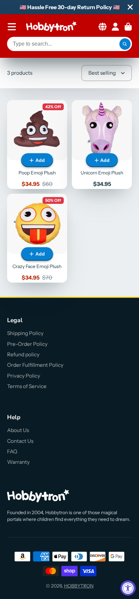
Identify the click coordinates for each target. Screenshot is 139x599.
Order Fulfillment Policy (35, 365)
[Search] (125, 44)
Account (115, 27)
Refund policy (23, 354)
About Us (18, 430)
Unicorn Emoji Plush (102, 144)
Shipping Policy (25, 333)
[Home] (51, 26)
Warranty (18, 462)
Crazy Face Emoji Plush (37, 238)
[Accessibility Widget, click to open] (128, 588)
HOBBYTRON (78, 586)
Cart (128, 27)
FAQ (12, 451)
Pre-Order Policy (27, 344)
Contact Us (20, 441)
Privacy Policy (23, 376)
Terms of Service (27, 386)
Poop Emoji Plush (37, 144)
